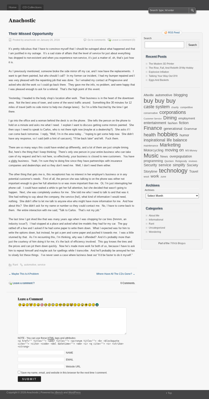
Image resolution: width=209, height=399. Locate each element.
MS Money (191, 150)
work (155, 176)
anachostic (30, 40)
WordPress (74, 392)
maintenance (151, 145)
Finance (153, 128)
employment (186, 118)
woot (146, 176)
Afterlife (149, 95)
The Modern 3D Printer (161, 63)
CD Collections (32, 7)
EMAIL (69, 359)
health (150, 134)
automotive (30, 264)
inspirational (154, 140)
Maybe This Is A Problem (24, 273)
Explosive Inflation (159, 72)
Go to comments (97, 40)
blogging (181, 95)
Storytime (150, 171)
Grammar (190, 128)
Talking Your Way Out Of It (163, 76)
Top (170, 393)
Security (150, 165)
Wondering (155, 231)
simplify (179, 165)
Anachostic (22, 20)
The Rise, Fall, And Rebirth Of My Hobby (171, 67)
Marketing (170, 145)
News (164, 156)
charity (175, 107)
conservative (151, 113)
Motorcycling (153, 150)
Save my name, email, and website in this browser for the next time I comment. (64, 372)
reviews (193, 161)
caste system (157, 106)
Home (13, 7)
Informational (156, 219)
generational (173, 129)
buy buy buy (160, 100)
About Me (154, 215)
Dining (170, 117)
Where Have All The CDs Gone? (115, 273)
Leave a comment (121, 40)
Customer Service (153, 118)
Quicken (169, 161)
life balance (177, 140)
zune (163, 176)
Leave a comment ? (23, 283)
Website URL (73, 366)
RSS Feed (174, 32)
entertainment (155, 123)
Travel (193, 171)
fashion (172, 123)
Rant (15, 264)
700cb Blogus (178, 243)
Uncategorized (157, 227)
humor (184, 135)
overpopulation (181, 156)
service (42, 264)
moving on (174, 150)
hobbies (167, 134)
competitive (186, 107)
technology (173, 170)
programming (153, 161)
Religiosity (181, 161)
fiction (184, 123)
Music (151, 155)
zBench (58, 392)
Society (192, 165)
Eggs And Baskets (159, 80)
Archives (149, 190)
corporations (172, 112)
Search (148, 38)
